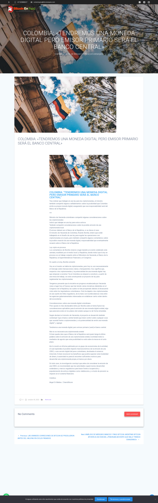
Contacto (145, 9)
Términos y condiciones (120, 499)
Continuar (101, 499)
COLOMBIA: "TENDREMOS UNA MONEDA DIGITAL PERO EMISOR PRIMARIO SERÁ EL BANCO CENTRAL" (78, 195)
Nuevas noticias (130, 9)
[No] (155, 499)
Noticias (48, 399)
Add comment (132, 414)
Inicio (82, 9)
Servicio (91, 9)
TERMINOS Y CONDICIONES (109, 9)
